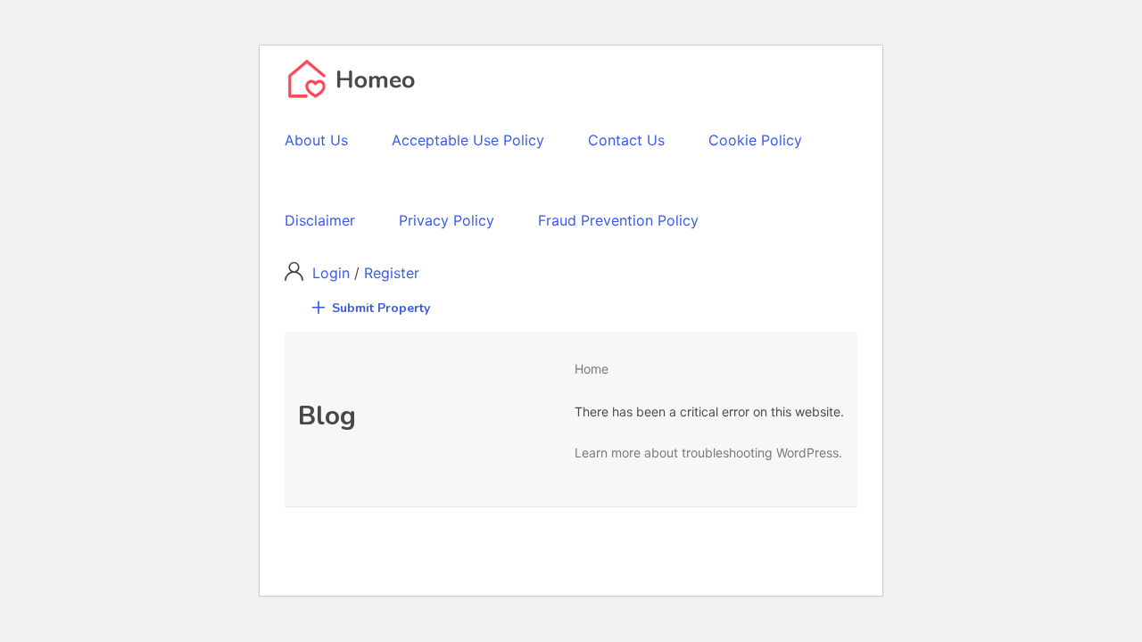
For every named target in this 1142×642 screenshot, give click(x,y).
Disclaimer (320, 220)
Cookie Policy (755, 140)
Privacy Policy (446, 220)
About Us (316, 140)
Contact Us (626, 140)
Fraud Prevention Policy (618, 220)
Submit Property (381, 308)
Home (591, 368)
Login (333, 273)
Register (391, 273)
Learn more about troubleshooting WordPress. (708, 452)
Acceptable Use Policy (468, 140)
